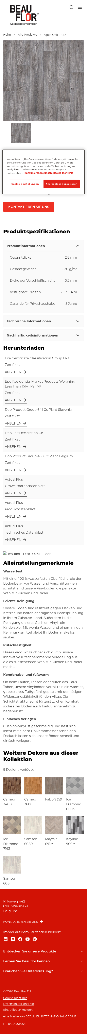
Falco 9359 (53, 799)
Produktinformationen (26, 246)
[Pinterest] (34, 939)
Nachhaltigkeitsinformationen (32, 335)
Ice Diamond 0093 (73, 804)
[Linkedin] (5, 939)
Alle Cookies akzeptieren (61, 183)
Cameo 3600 (30, 801)
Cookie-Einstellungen (25, 183)
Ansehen (13, 372)
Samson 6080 (30, 841)
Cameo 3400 (9, 801)
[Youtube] (27, 939)
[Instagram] (13, 939)
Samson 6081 (9, 880)
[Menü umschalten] (82, 951)
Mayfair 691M (51, 841)
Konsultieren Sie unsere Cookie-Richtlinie (48, 172)
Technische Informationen (29, 321)
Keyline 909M (72, 841)
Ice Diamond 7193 (10, 844)
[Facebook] (20, 939)
